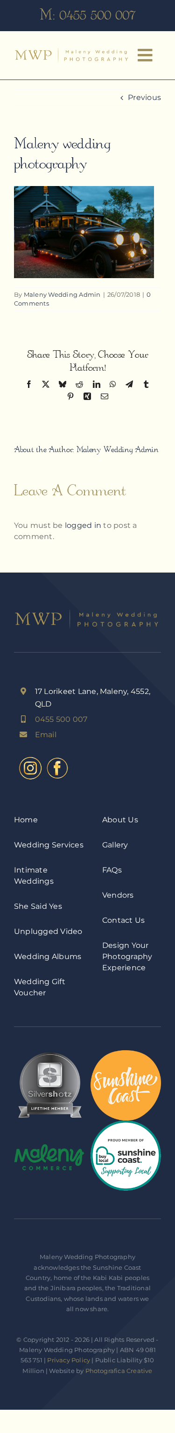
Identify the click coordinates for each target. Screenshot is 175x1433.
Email (45, 734)
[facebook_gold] (57, 758)
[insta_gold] (30, 758)
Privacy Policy (68, 1360)
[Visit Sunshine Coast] (126, 1053)
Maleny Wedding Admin (62, 294)
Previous (144, 97)
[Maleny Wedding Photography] (72, 51)
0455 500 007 (97, 15)
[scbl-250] (126, 1124)
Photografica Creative (119, 1370)
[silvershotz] (49, 1053)
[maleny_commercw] (49, 1147)
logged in (83, 525)
